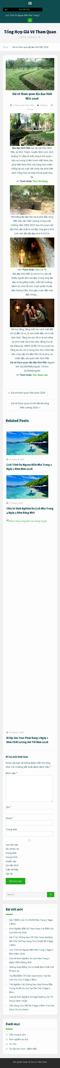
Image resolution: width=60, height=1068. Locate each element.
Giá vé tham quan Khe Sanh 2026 (28, 392)
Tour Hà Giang (40, 181)
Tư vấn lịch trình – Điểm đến (23, 1048)
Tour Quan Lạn (40, 374)
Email (9, 818)
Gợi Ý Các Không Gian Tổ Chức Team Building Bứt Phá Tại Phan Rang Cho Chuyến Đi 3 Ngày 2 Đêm (31, 941)
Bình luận (11, 773)
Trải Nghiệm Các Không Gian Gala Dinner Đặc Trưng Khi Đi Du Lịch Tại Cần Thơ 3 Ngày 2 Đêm (31, 988)
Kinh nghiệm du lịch (18, 1039)
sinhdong (43, 105)
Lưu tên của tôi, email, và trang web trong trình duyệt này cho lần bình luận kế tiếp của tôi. (12, 859)
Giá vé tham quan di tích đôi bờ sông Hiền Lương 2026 (30, 405)
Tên (8, 807)
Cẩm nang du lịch (17, 1034)
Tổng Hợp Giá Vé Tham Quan (30, 31)
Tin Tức (30, 109)
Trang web (11, 829)
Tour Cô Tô (40, 269)
